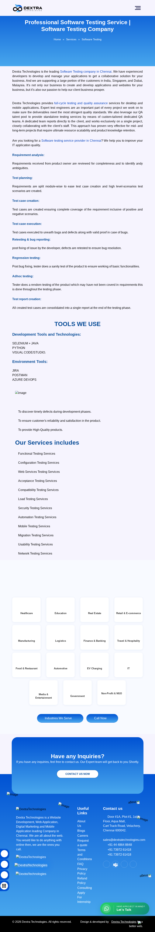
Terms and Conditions (83, 854)
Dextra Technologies (123, 921)
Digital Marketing (28, 826)
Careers (82, 835)
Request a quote (83, 843)
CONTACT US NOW (77, 773)
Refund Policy (82, 881)
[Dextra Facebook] (106, 864)
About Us (81, 823)
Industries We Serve (59, 718)
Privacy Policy (82, 871)
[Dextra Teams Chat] (115, 864)
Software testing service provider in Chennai (71, 140)
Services (71, 39)
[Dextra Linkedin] (124, 864)
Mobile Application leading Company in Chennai (37, 831)
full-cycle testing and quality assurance (81, 103)
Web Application (46, 822)
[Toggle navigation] (138, 8)
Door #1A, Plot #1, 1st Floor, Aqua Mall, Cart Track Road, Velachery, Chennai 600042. (121, 823)
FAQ (80, 864)
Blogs (81, 830)
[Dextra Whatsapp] (133, 864)
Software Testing (92, 39)
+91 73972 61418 (118, 849)
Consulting (83, 887)
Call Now (101, 718)
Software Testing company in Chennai (86, 71)
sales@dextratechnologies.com (123, 837)
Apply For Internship (83, 897)
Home (57, 39)
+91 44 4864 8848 (118, 844)
